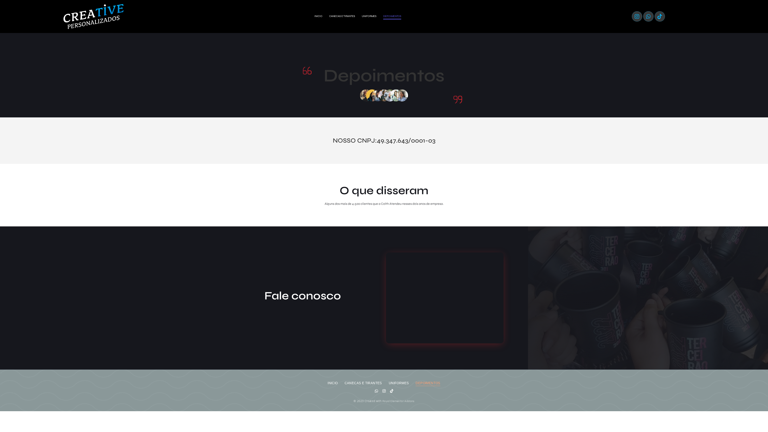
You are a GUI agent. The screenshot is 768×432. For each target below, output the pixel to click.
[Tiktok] (660, 16)
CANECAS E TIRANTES (342, 16)
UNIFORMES (369, 16)
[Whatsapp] (648, 16)
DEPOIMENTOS (392, 16)
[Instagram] (637, 16)
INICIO (318, 16)
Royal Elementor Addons (398, 401)
